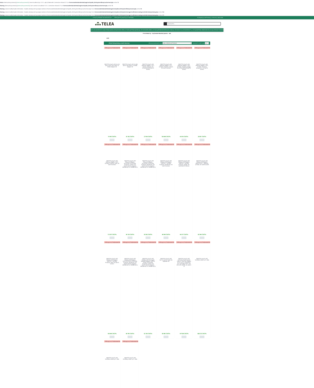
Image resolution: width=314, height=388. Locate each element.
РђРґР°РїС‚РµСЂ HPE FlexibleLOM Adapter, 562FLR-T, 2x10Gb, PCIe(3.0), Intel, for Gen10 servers (112, 261)
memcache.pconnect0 (22, 2)
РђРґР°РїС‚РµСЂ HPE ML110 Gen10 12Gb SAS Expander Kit (166, 260)
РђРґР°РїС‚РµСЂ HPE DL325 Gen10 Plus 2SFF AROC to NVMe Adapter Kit (112, 65)
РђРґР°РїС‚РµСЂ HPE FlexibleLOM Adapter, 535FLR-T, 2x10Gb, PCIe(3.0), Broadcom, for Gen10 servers (166, 163)
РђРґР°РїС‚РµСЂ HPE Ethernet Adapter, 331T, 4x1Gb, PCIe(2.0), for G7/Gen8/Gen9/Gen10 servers (148, 66)
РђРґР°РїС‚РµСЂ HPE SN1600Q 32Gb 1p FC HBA (130, 358)
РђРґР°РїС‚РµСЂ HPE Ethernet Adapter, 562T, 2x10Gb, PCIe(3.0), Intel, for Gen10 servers (112, 162)
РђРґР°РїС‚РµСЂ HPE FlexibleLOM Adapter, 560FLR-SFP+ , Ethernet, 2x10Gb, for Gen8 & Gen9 (202, 162)
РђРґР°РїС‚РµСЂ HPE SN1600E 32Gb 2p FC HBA (112, 358)
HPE (170, 33)
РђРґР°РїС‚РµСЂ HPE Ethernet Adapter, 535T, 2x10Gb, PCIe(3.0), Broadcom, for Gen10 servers (202, 66)
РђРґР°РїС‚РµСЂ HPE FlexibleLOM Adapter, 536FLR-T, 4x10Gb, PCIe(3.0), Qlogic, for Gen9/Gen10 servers (184, 163)
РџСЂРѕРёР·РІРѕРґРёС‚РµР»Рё (160, 33)
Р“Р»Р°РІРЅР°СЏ (147, 33)
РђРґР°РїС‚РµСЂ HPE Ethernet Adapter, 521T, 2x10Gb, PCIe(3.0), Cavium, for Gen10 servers (166, 66)
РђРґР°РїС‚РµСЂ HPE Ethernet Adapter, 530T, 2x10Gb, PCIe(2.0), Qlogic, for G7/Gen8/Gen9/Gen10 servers (184, 66)
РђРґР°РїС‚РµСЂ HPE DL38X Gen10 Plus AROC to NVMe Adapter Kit (130, 65)
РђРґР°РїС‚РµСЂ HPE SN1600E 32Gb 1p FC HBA (202, 259)
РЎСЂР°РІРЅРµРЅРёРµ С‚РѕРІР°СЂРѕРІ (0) (119, 43)
